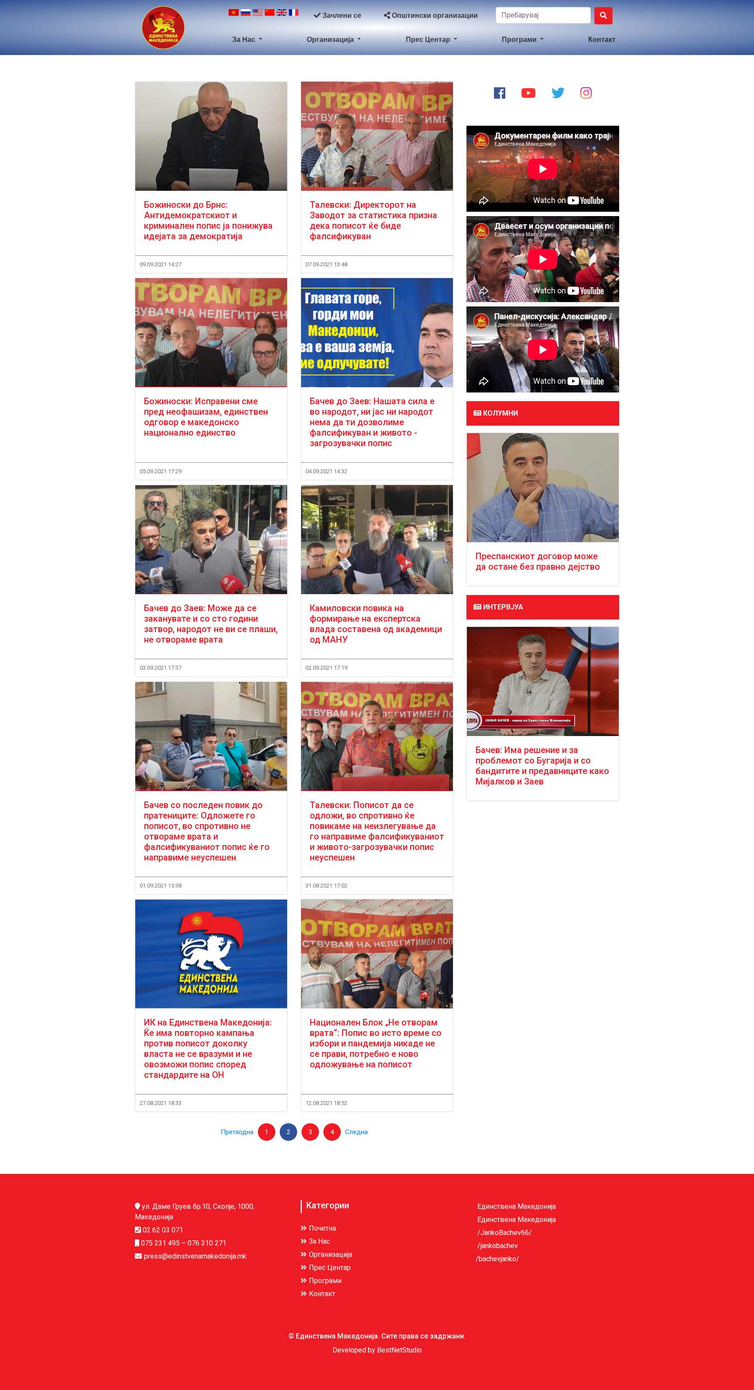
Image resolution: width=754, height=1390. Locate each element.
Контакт (602, 39)
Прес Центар (429, 39)
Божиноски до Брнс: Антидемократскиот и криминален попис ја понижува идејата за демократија (208, 220)
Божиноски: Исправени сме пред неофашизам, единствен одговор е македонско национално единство (206, 417)
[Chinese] (270, 15)
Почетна (322, 1228)
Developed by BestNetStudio (377, 1350)
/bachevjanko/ (497, 1259)
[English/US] (258, 15)
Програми (520, 39)
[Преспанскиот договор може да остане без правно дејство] (543, 487)
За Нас (244, 39)
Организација (331, 39)
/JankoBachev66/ (504, 1232)
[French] (294, 15)
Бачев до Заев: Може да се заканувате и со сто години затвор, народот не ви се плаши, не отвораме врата (211, 624)
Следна (356, 1132)
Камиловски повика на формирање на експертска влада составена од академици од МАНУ (376, 624)
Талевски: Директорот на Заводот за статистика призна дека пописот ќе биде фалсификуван (373, 220)
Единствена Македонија (516, 1206)
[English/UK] (282, 15)
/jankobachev (497, 1246)
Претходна (237, 1132)
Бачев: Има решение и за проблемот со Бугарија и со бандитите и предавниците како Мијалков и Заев (542, 766)
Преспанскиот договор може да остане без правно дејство (538, 561)
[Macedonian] (234, 15)
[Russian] (246, 15)
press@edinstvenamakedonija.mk (195, 1256)
